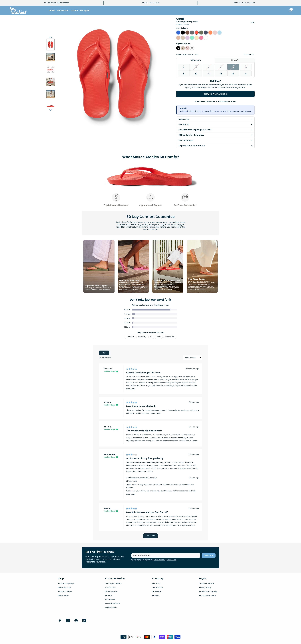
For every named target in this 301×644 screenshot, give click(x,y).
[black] (183, 33)
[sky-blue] (220, 33)
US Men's (235, 60)
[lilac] (187, 38)
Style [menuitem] (159, 337)
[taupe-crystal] (183, 48)
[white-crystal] (192, 48)
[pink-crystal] (187, 48)
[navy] (206, 33)
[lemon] (197, 38)
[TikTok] (84, 620)
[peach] (210, 33)
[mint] (192, 38)
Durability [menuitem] (142, 337)
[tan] (178, 38)
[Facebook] (60, 620)
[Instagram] (68, 620)
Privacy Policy (172, 560)
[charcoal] (192, 33)
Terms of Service (159, 560)
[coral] (196, 32)
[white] (206, 38)
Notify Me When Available (215, 94)
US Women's (196, 60)
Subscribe (208, 555)
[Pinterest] (76, 620)
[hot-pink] (201, 38)
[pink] (215, 33)
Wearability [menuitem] (169, 337)
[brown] (187, 33)
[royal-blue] (178, 33)
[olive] (201, 33)
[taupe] (183, 38)
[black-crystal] (178, 48)
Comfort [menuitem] (130, 337)
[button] (51, 37)
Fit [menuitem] (151, 337)
